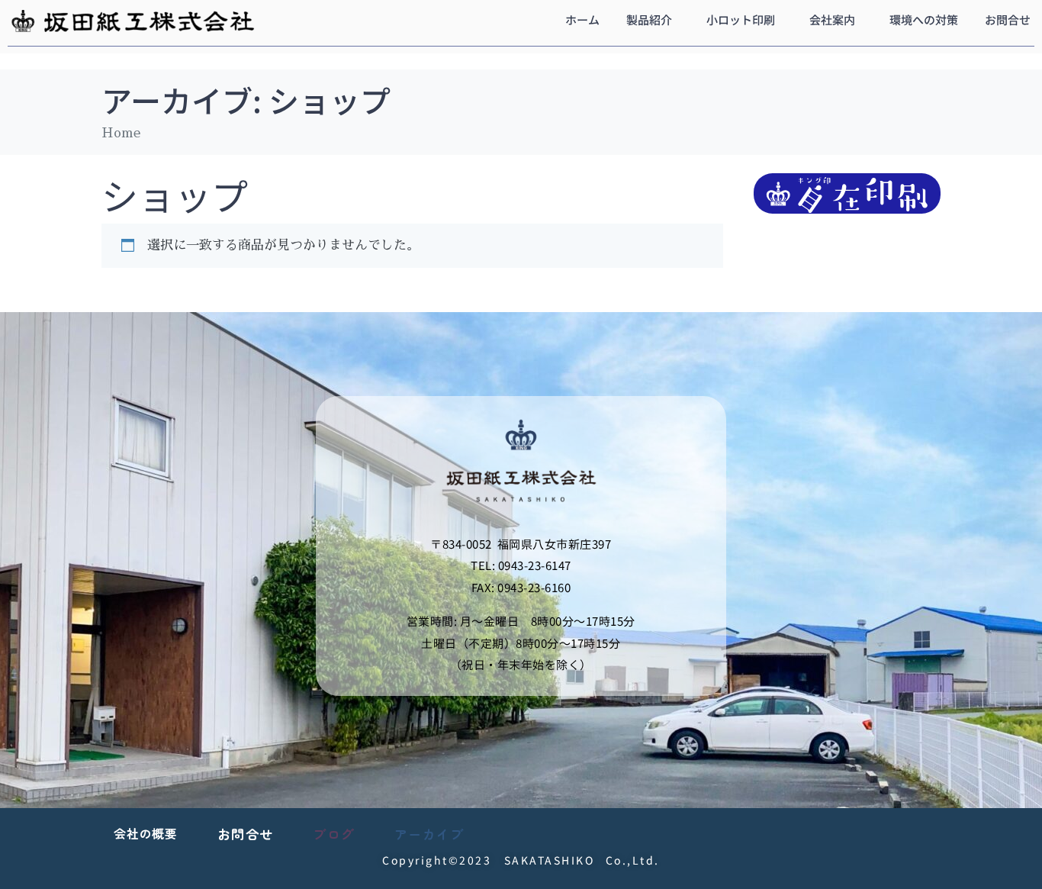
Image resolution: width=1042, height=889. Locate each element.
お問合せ (1008, 19)
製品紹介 (649, 19)
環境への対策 (923, 19)
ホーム (582, 19)
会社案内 (832, 19)
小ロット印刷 (740, 19)
